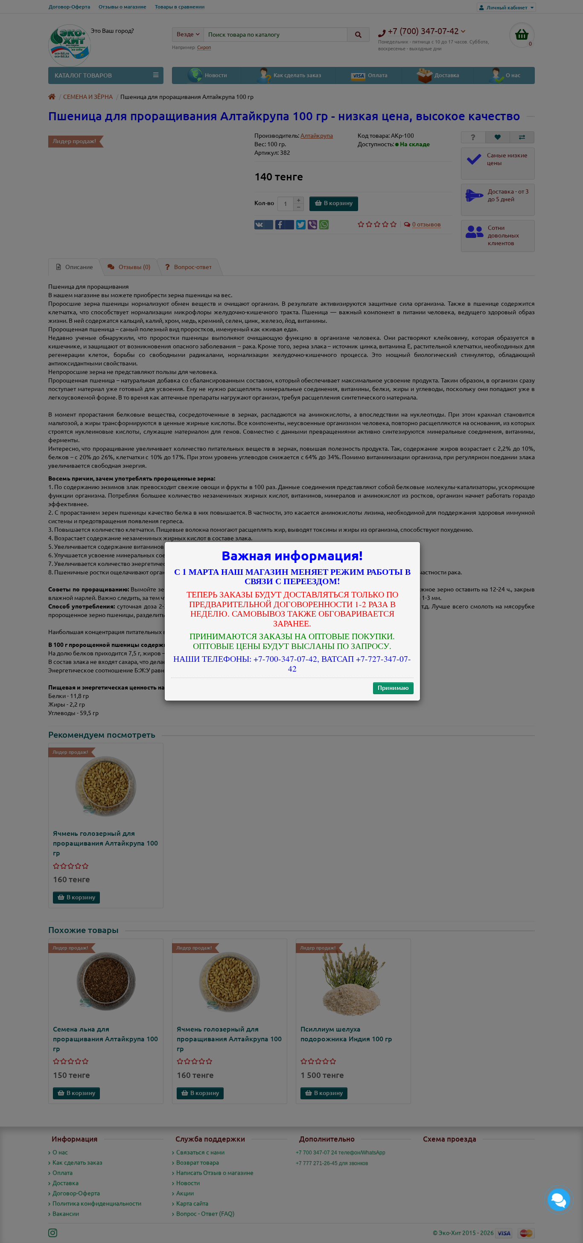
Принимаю (393, 688)
